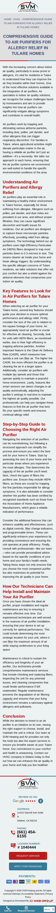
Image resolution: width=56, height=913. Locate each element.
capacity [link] (8, 471)
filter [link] (26, 358)
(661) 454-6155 (26, 834)
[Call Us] (8, 907)
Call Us (8, 911)
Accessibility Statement (33, 894)
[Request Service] (26, 907)
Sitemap (16, 894)
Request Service (26, 911)
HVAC (16, 19)
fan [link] (15, 374)
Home (7, 19)
